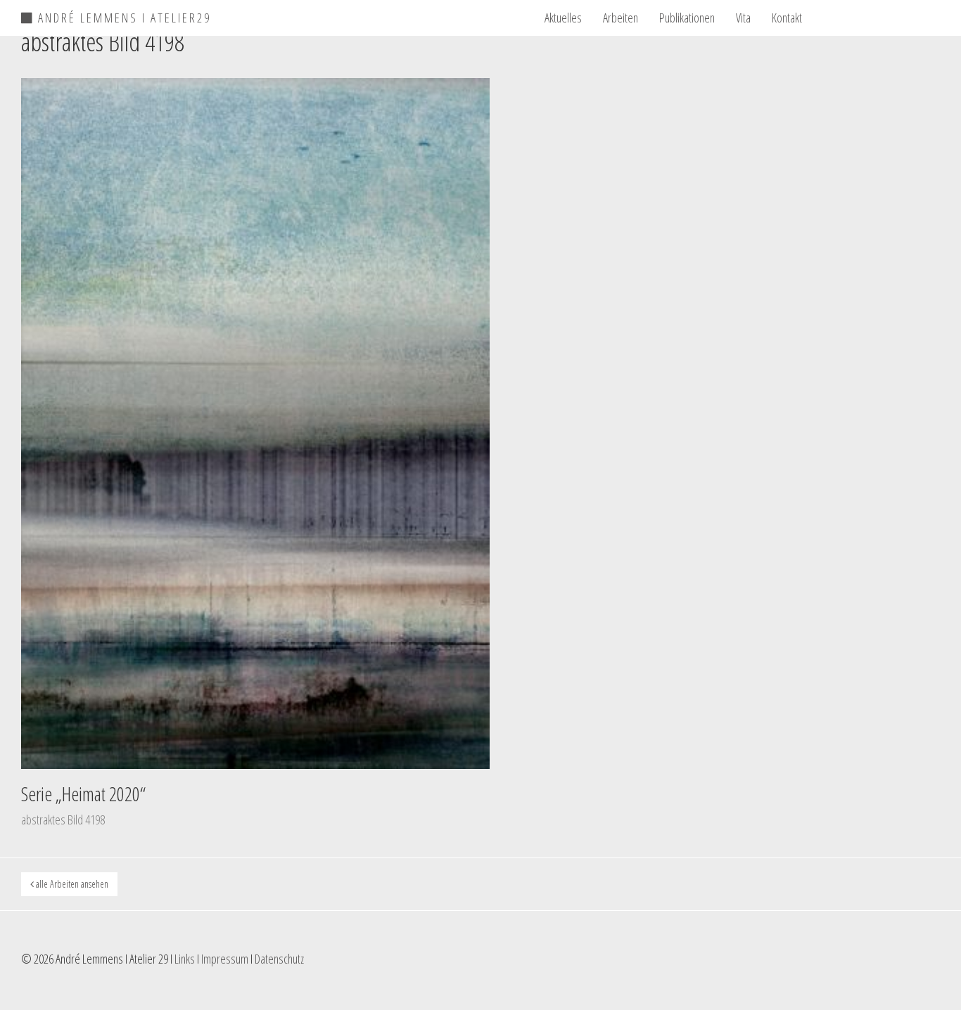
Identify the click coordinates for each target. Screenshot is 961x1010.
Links (184, 958)
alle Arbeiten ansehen (71, 884)
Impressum (224, 958)
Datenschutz (279, 958)
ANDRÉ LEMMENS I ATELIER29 (122, 15)
